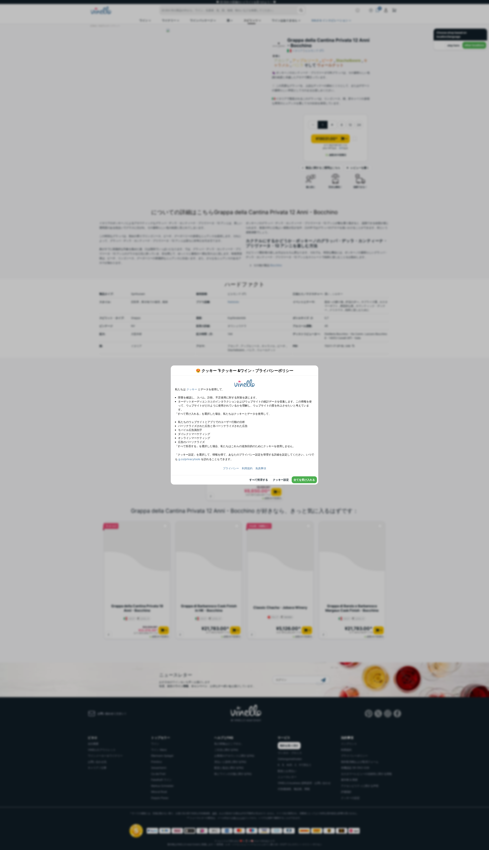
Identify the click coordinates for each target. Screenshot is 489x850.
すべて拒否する (258, 479)
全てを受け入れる (304, 479)
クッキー (191, 389)
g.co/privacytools (189, 459)
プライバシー (231, 468)
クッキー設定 (281, 479)
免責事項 (260, 468)
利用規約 (247, 468)
